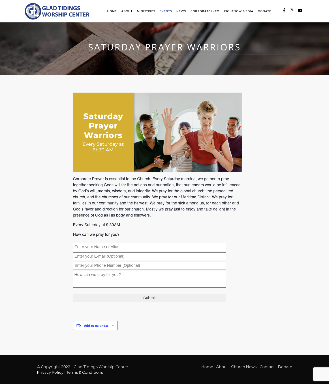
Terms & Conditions (84, 372)
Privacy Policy (50, 372)
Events (166, 11)
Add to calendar (96, 325)
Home (112, 11)
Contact (267, 366)
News (181, 11)
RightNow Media (238, 11)
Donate (264, 11)
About (126, 11)
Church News (243, 366)
